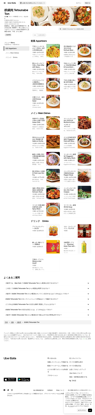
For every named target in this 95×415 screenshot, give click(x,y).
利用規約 (50, 390)
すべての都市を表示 (76, 362)
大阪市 (19, 322)
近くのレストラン (75, 358)
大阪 (12, 322)
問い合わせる (52, 358)
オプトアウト (82, 410)
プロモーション (53, 375)
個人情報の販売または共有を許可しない (79, 390)
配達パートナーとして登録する (58, 366)
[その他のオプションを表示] (88, 9)
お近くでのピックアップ (77, 369)
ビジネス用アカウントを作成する (58, 371)
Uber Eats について (75, 373)
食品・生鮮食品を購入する (78, 377)
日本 (6, 322)
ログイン (78, 3)
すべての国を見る (75, 366)
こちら (84, 338)
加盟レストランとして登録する (58, 362)
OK (90, 410)
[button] (47, 283)
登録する (87, 3)
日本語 (74, 381)
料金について (60, 390)
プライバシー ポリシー (51, 393)
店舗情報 (8, 35)
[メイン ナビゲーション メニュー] (4, 3)
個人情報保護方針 (38, 390)
